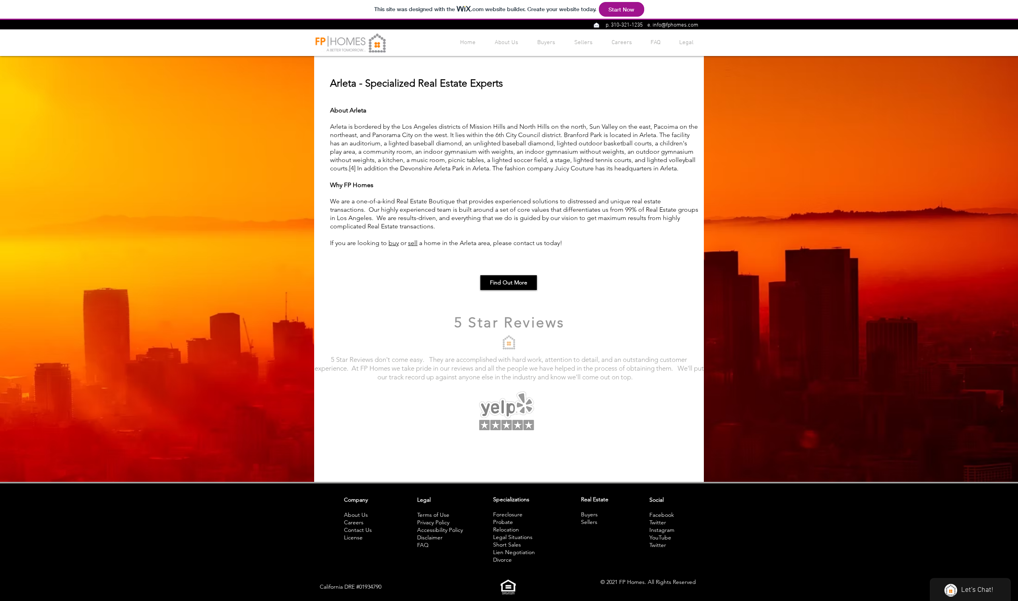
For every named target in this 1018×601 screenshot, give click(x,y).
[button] (596, 25)
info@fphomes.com (675, 25)
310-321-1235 (627, 25)
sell (413, 243)
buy (394, 243)
